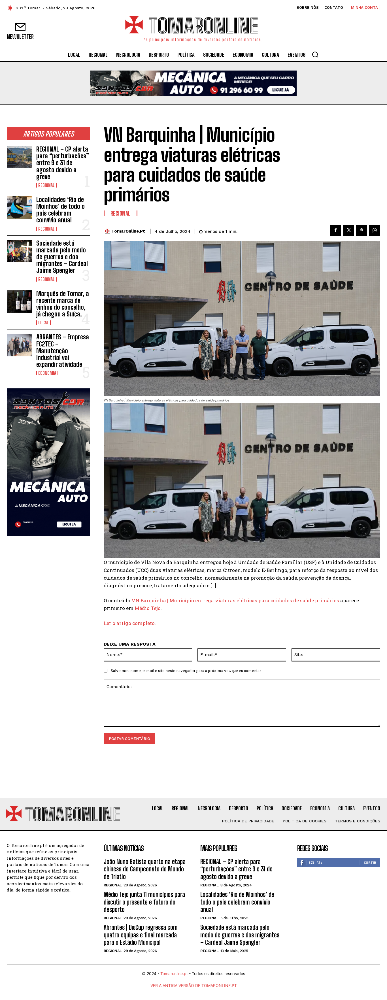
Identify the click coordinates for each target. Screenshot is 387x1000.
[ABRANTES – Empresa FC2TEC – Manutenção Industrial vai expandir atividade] (19, 345)
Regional (46, 185)
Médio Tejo (148, 608)
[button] (315, 54)
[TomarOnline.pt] (109, 231)
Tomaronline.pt (174, 973)
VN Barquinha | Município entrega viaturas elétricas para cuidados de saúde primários (235, 600)
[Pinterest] (361, 230)
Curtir (370, 862)
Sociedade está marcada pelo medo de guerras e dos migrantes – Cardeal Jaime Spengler (62, 257)
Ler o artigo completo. (130, 623)
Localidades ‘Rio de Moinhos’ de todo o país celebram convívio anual (60, 210)
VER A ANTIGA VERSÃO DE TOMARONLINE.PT (193, 985)
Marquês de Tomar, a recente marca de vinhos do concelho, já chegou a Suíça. (62, 304)
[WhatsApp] (374, 230)
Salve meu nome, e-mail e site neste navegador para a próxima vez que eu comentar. (186, 670)
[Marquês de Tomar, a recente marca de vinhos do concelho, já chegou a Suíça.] (19, 301)
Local (43, 322)
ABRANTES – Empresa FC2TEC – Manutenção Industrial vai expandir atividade (62, 350)
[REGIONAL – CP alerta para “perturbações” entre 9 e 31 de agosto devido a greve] (19, 157)
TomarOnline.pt (128, 231)
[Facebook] (335, 230)
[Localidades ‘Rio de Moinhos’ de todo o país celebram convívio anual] (19, 207)
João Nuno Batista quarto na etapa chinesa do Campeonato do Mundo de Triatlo (145, 869)
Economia (47, 373)
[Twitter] (348, 230)
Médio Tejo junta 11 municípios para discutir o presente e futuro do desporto (144, 902)
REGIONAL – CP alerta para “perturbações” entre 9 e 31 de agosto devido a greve (62, 162)
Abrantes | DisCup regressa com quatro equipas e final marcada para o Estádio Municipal (141, 935)
